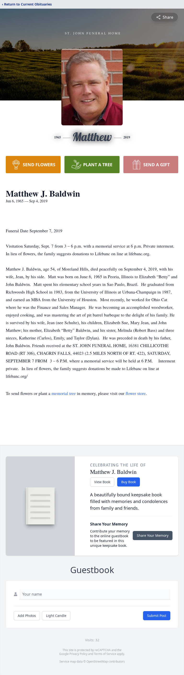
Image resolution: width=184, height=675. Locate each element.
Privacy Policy (78, 654)
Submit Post (156, 615)
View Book (102, 482)
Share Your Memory (152, 535)
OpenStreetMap (97, 661)
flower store (136, 393)
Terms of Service (105, 654)
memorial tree (64, 393)
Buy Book (128, 482)
